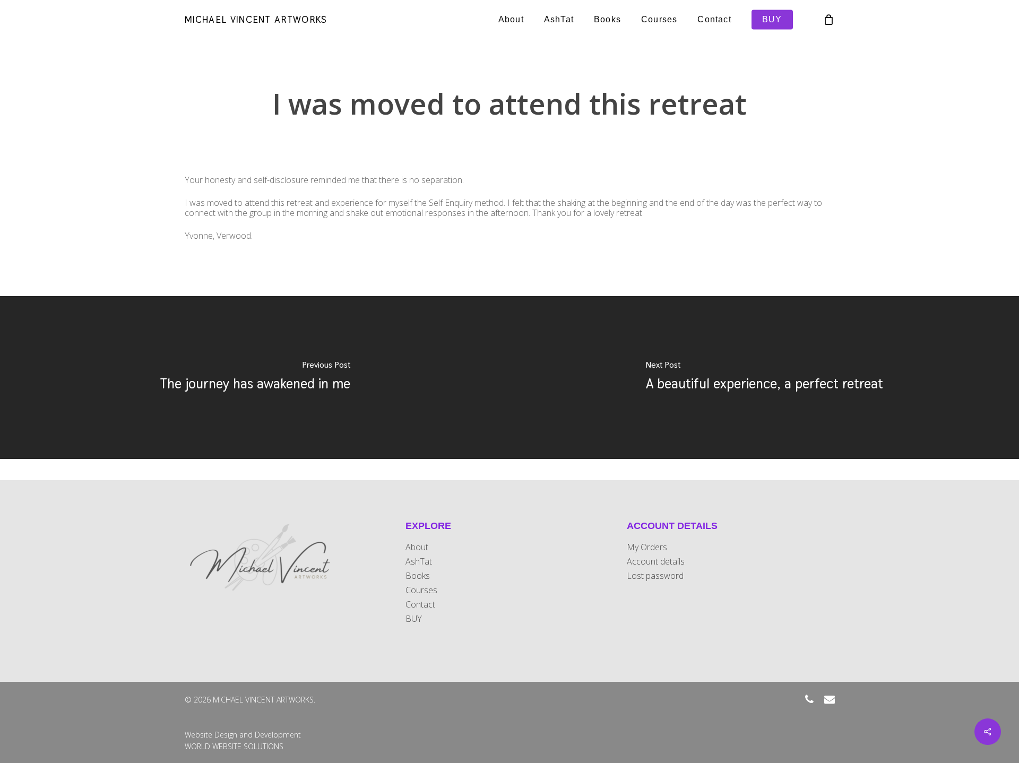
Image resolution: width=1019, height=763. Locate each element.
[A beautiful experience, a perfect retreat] (764, 377)
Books (417, 576)
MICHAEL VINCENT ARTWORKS (256, 19)
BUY (413, 619)
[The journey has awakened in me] (255, 377)
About (416, 547)
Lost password (655, 576)
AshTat (418, 562)
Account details (656, 562)
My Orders (647, 547)
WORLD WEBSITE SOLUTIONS (234, 746)
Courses (421, 590)
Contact (420, 605)
